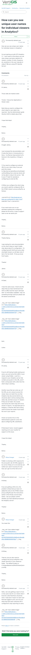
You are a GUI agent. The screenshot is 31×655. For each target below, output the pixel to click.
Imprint (10, 647)
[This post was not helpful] (28, 46)
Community (15, 8)
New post (15, 634)
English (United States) (24, 647)
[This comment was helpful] (28, 81)
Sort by (26, 75)
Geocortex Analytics (24, 8)
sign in (7, 625)
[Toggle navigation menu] (26, 3)
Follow (15, 36)
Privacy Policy (17, 648)
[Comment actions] (28, 89)
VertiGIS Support (6, 8)
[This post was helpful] (28, 41)
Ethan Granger (10, 457)
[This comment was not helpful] (28, 86)
